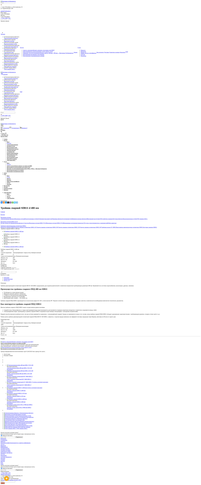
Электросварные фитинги (8, 219)
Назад (8, 142)
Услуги (9, 164)
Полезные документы (6, 452)
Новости (3, 441)
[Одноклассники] (4, 202)
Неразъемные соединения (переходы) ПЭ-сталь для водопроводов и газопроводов (85, 223)
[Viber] (10, 202)
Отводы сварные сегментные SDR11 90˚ (47, 227)
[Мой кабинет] (2, 27)
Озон (2, 464)
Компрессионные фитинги (79, 219)
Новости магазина (7, 435)
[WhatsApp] (13, 202)
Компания (3, 438)
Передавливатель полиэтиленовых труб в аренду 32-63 (12, 348)
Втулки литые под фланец (8, 223)
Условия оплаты (5, 448)
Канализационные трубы (130, 219)
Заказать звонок (4, 136)
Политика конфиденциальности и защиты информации (15, 443)
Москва (8, 196)
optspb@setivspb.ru (5, 11)
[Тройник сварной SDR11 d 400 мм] (13, 231)
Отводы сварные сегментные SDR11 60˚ (90, 227)
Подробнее (10, 369)
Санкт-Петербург (10, 198)
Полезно (3, 458)
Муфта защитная (111, 223)
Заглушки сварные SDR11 (150, 227)
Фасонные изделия (20, 219)
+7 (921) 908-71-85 (5, 18)
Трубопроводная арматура (45, 219)
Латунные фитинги (118, 219)
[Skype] (15, 202)
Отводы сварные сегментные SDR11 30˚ (69, 227)
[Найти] (1, 114)
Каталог (9, 143)
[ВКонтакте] (2, 202)
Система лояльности (6, 457)
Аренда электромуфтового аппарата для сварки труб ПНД (13, 343)
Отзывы (3, 459)
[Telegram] (17, 202)
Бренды (3, 461)
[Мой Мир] (6, 202)
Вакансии (3, 445)
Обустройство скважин (106, 219)
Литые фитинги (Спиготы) (22, 223)
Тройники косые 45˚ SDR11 (108, 227)
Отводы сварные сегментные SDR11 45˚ (25, 227)
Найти (2, 483)
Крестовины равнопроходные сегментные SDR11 (129, 227)
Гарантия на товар (5, 451)
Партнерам (4, 455)
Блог (2, 462)
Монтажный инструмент (93, 219)
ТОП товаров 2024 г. (142, 219)
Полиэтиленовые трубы (31, 219)
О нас (8, 177)
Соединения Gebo (67, 219)
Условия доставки (5, 450)
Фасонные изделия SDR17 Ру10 (37, 223)
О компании (4, 440)
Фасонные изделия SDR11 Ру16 (54, 223)
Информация (4, 447)
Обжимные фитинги (57, 219)
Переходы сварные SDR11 (8, 227)
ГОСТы (3, 454)
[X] (8, 202)
